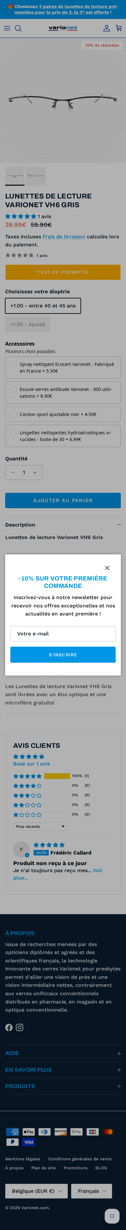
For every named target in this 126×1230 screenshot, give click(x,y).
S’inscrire (63, 654)
